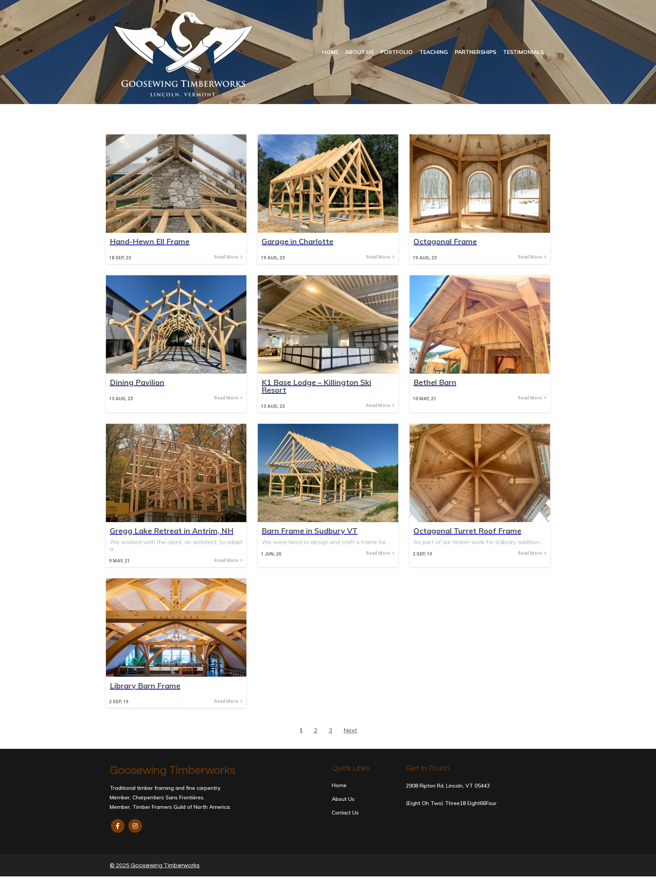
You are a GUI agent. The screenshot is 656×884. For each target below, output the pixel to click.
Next (350, 730)
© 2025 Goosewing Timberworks (155, 865)
